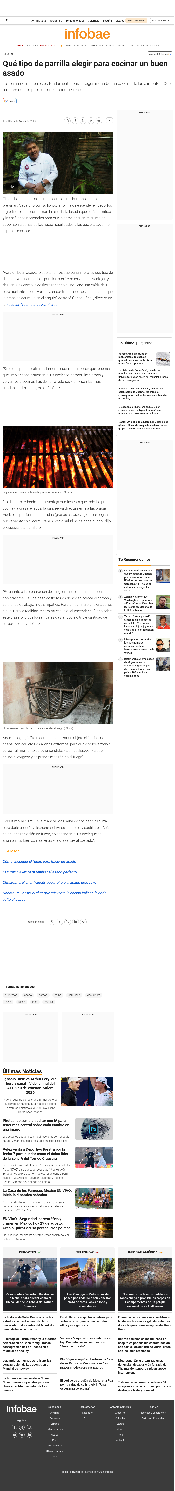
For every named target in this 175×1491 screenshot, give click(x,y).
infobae (8, 54)
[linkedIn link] (29, 1435)
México (119, 20)
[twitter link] (22, 1427)
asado (28, 995)
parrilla (49, 1002)
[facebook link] (14, 1427)
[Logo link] (87, 33)
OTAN (76, 45)
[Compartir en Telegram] (99, 120)
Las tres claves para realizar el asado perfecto (40, 872)
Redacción (87, 1412)
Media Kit (120, 1440)
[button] (6, 20)
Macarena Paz (153, 45)
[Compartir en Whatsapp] (67, 120)
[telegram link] (22, 1435)
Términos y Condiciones (153, 1412)
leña (34, 1002)
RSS (55, 1456)
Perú (54, 1440)
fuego (21, 1002)
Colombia (93, 20)
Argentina (56, 20)
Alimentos (11, 995)
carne (58, 995)
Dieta (8, 1002)
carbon (43, 995)
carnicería (74, 995)
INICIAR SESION (160, 20)
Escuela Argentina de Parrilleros (31, 304)
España (107, 20)
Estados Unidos (75, 20)
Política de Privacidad (153, 1418)
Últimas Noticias (54, 1451)
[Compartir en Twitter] (83, 120)
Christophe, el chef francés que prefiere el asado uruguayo (49, 882)
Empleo (87, 1418)
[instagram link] (29, 1427)
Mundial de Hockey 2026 (94, 45)
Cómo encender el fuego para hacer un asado (39, 861)
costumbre (93, 995)
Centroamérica (55, 1445)
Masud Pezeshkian (119, 45)
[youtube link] (14, 1435)
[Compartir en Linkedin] (91, 120)
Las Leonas (41, 45)
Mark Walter (137, 45)
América (54, 1412)
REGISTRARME (136, 20)
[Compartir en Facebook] (75, 120)
